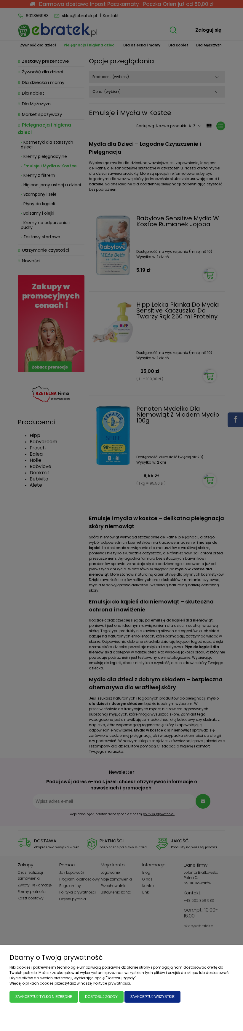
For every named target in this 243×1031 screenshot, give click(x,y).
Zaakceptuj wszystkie (152, 997)
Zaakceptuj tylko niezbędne (43, 997)
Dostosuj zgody (101, 997)
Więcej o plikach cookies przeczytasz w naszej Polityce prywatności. (70, 983)
